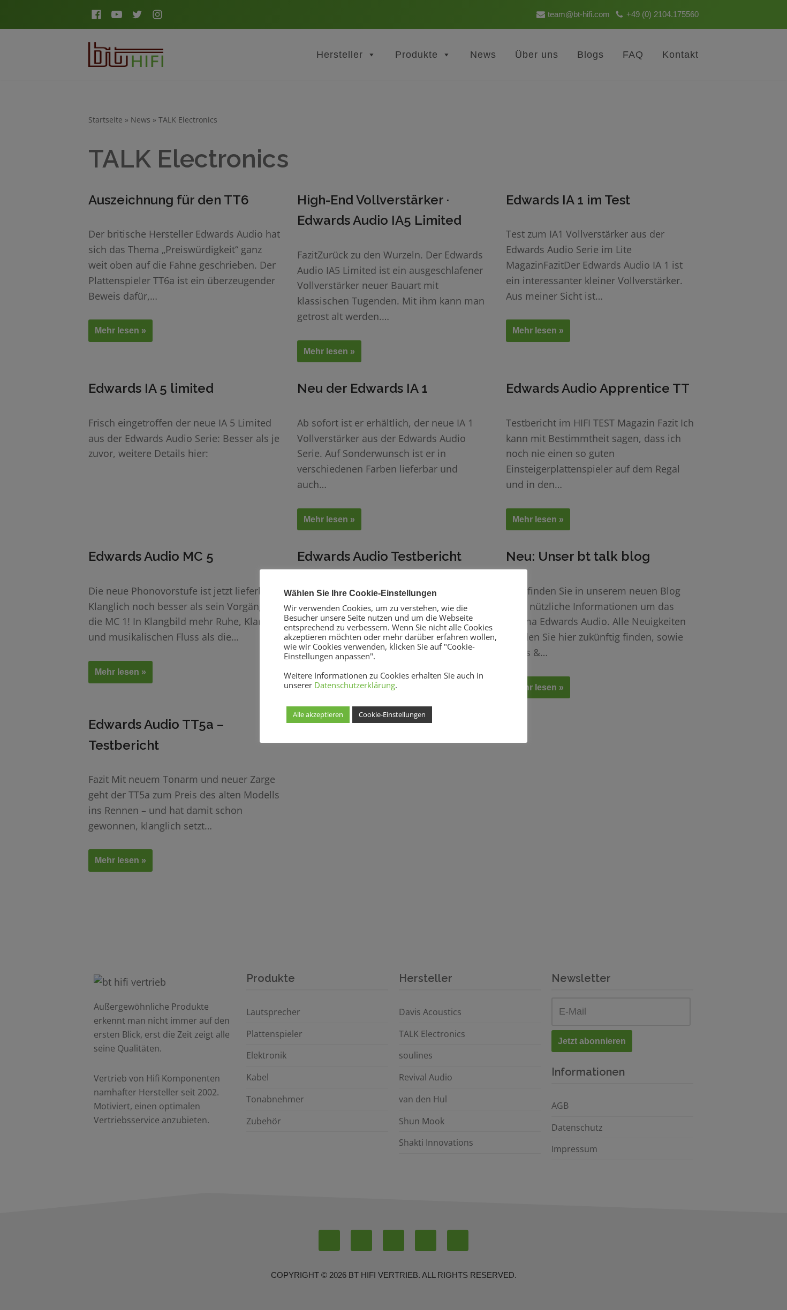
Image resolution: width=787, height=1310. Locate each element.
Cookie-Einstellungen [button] (392, 714)
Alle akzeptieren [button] (318, 714)
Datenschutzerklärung (354, 685)
